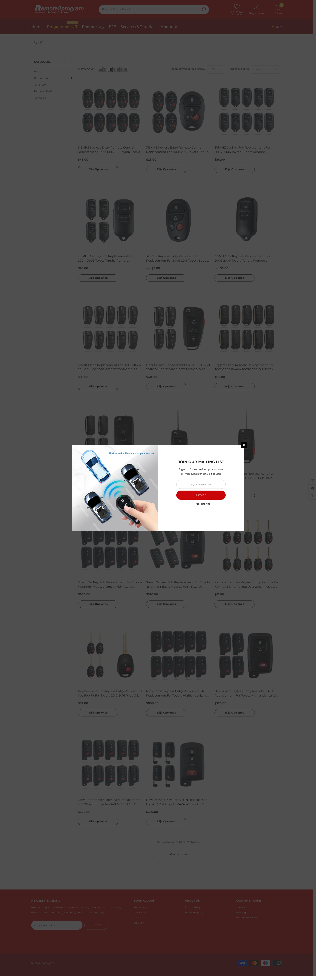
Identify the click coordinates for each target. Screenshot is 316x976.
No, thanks (203, 503)
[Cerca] (244, 445)
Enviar (201, 495)
